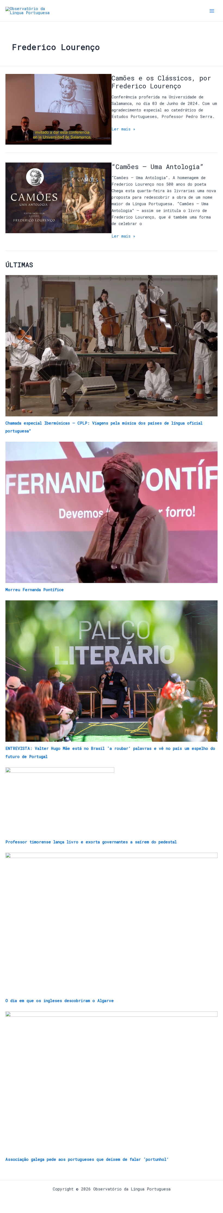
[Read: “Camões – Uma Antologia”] (58, 197)
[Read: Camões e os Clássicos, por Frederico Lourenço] (58, 108)
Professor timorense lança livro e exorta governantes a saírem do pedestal (91, 841)
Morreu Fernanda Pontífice (34, 589)
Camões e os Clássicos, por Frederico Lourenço (161, 82)
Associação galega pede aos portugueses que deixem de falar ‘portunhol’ (87, 1159)
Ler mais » (123, 129)
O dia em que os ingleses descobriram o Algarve (59, 1000)
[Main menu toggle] (212, 11)
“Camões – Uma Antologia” (158, 166)
